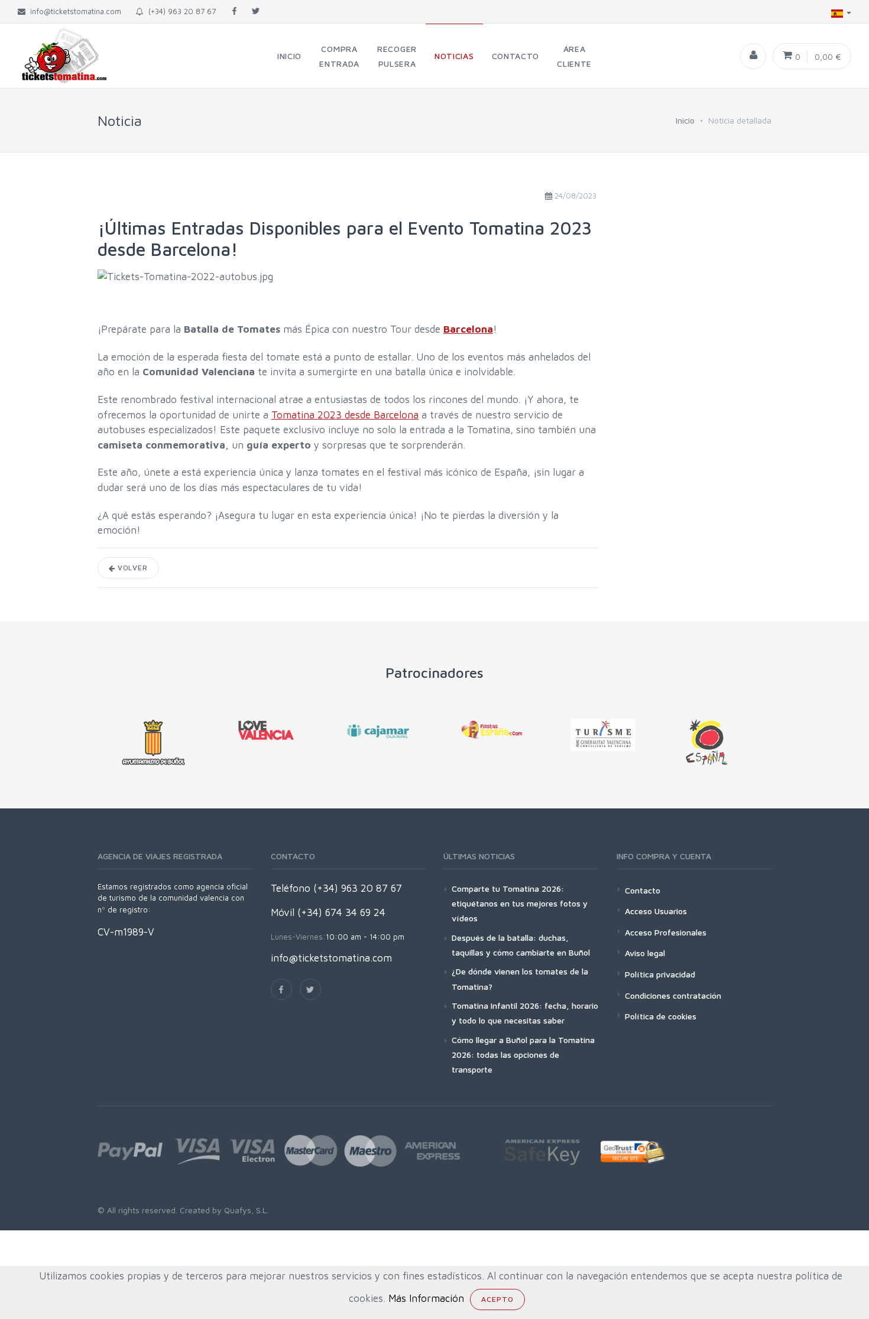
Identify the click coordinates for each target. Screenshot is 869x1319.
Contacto (642, 890)
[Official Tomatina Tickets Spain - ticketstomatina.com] (54, 56)
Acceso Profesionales (665, 932)
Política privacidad (660, 974)
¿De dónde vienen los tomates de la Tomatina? (520, 978)
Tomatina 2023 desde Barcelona (345, 415)
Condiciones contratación (673, 995)
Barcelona (468, 329)
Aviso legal (645, 953)
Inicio (685, 120)
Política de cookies (660, 1016)
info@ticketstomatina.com (331, 958)
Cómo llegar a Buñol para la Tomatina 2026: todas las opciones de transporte (523, 1054)
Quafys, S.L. (245, 1210)
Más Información (426, 1298)
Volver (131, 567)
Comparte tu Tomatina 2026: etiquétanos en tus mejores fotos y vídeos (520, 903)
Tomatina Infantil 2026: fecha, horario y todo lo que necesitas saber (525, 1012)
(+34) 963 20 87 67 (180, 11)
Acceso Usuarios (656, 911)
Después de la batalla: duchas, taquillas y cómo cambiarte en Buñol (521, 945)
